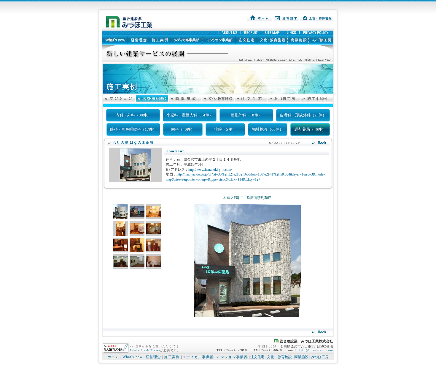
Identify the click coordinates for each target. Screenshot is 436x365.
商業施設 (301, 357)
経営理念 (153, 357)
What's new (132, 357)
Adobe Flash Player (145, 350)
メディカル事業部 (198, 357)
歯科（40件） (183, 129)
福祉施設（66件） (267, 129)
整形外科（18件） (246, 115)
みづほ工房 (320, 357)
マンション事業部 (232, 357)
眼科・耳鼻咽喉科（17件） (133, 129)
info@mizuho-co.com (316, 350)
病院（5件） (225, 129)
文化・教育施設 (279, 357)
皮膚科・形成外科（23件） (303, 115)
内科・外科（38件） (133, 115)
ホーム (113, 357)
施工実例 (172, 357)
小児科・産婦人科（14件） (189, 115)
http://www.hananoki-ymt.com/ (210, 170)
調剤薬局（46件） (310, 129)
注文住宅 (257, 357)
